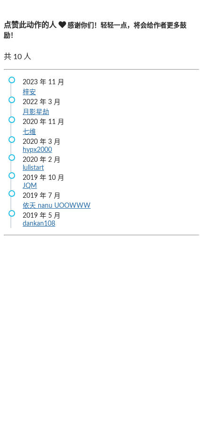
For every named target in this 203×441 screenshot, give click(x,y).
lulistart (33, 168)
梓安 (29, 92)
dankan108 (39, 223)
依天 (30, 206)
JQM (30, 186)
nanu (46, 206)
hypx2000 (37, 150)
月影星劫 (36, 112)
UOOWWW (72, 206)
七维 (29, 132)
